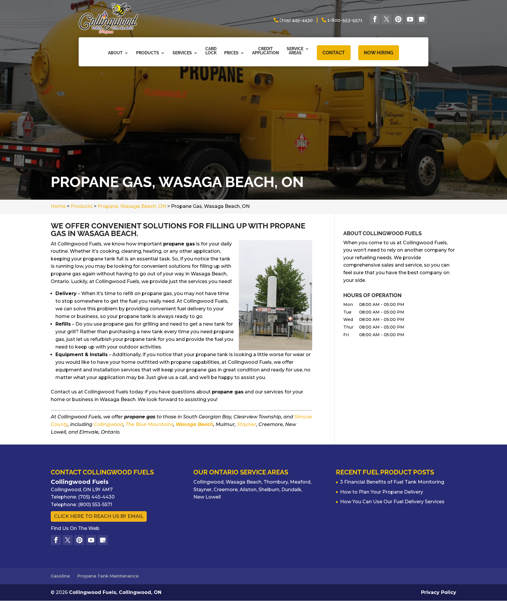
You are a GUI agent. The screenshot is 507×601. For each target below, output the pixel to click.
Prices (231, 53)
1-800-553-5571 (344, 20)
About (115, 53)
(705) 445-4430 (295, 20)
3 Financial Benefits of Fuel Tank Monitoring (392, 482)
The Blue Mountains (149, 424)
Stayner (246, 424)
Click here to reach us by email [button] (98, 516)
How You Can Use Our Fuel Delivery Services (392, 501)
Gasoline (60, 576)
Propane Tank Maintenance (107, 576)
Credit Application (265, 51)
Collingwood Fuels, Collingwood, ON (115, 592)
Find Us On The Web (75, 528)
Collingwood (108, 424)
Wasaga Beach (194, 424)
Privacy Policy (438, 592)
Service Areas (295, 51)
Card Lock (211, 51)
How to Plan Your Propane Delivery (381, 492)
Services (182, 53)
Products (147, 53)
